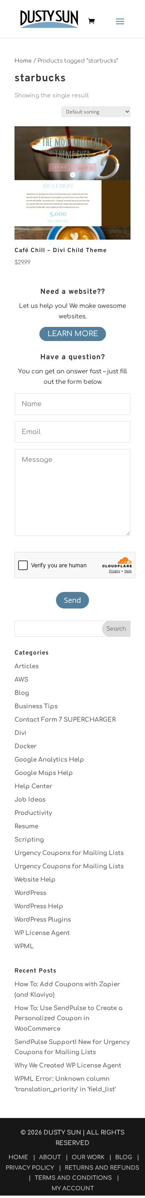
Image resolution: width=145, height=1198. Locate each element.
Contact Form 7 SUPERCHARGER (65, 719)
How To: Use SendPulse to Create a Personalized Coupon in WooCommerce (68, 1018)
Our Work (88, 1157)
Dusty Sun (62, 1132)
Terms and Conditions (73, 1178)
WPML (24, 946)
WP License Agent (42, 933)
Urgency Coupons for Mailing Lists (69, 853)
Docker (25, 746)
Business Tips (36, 706)
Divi (20, 733)
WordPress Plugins (42, 919)
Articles (26, 666)
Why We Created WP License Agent (67, 1065)
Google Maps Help (43, 773)
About (50, 1157)
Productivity (33, 813)
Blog (21, 693)
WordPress (30, 893)
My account (73, 1188)
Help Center (33, 786)
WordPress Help (38, 906)
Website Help (35, 879)
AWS (21, 679)
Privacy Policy (30, 1168)
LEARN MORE (73, 334)
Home (23, 61)
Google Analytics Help (49, 759)
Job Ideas (30, 799)
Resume (26, 826)
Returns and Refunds (102, 1168)
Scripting (29, 839)
